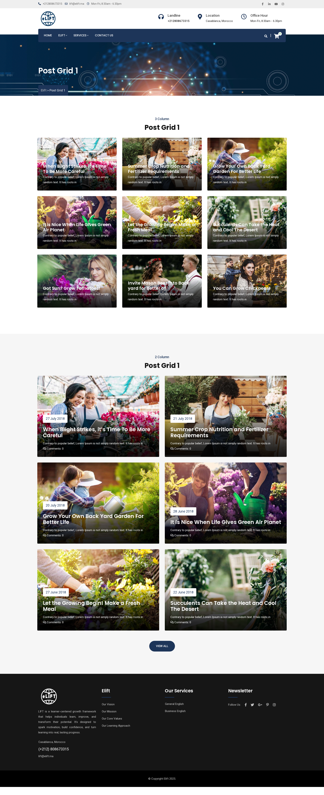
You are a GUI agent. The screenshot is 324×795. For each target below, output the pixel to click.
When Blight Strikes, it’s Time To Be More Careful (74, 168)
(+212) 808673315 (53, 749)
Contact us (104, 35)
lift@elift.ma (76, 3)
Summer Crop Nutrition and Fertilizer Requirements (159, 168)
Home (48, 35)
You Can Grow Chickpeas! (241, 288)
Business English (175, 711)
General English (174, 704)
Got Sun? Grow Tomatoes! (71, 288)
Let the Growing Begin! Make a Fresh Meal (161, 227)
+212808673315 (52, 3)
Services (80, 35)
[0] (276, 36)
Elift (61, 35)
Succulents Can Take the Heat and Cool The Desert (246, 227)
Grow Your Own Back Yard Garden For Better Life (241, 168)
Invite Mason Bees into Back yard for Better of (158, 285)
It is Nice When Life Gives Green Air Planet (77, 227)
